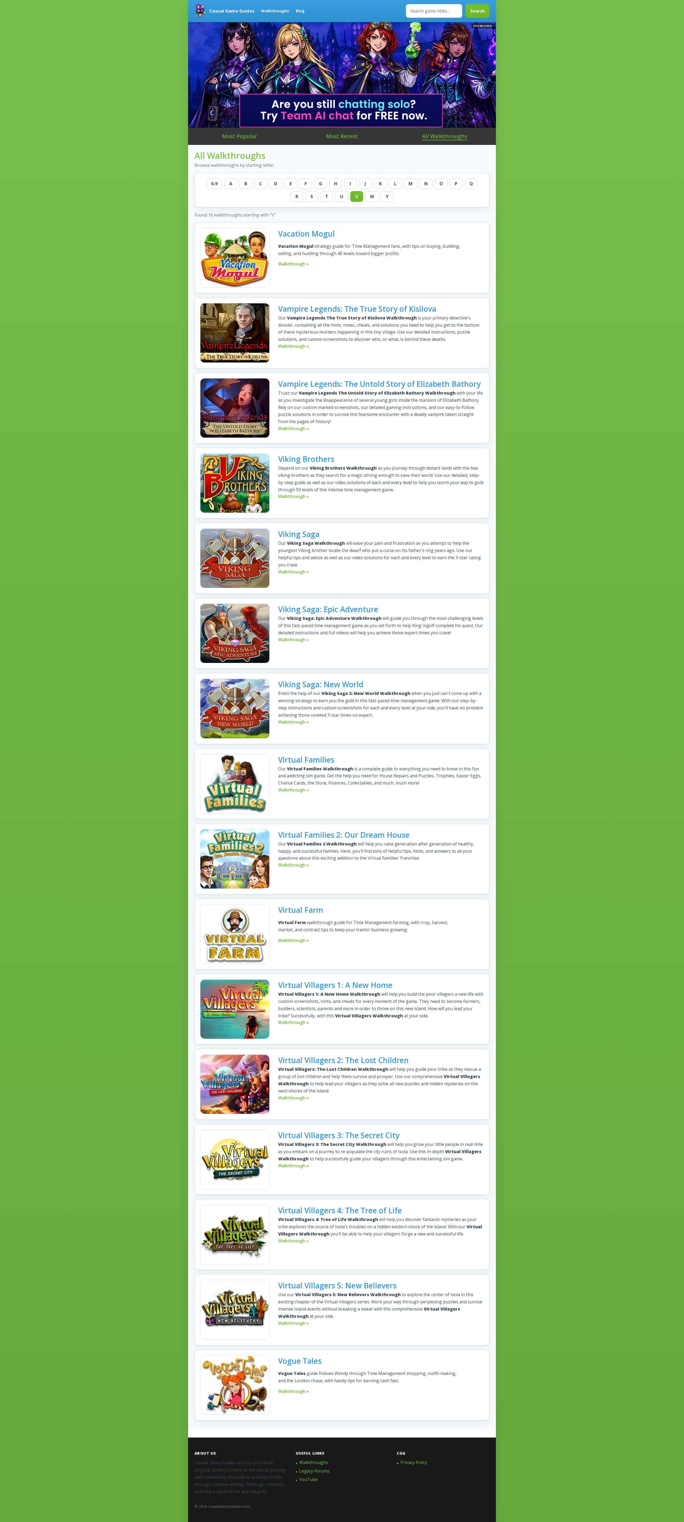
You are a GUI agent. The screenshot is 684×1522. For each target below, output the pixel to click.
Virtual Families (306, 760)
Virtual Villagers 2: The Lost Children (343, 1060)
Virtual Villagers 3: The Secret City (338, 1135)
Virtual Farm (300, 910)
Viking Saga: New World (320, 684)
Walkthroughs (275, 10)
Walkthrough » (293, 264)
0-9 (214, 184)
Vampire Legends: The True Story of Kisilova (357, 309)
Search (477, 11)
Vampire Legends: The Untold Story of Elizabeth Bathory (379, 384)
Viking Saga (299, 534)
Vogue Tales (299, 1361)
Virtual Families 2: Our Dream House (344, 835)
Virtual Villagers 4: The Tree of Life (340, 1210)
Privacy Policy (414, 1462)
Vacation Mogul (306, 234)
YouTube (308, 1479)
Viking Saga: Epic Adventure (328, 609)
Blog (300, 10)
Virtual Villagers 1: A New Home (335, 985)
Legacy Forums (314, 1471)
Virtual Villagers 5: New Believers (337, 1285)
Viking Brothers (306, 459)
